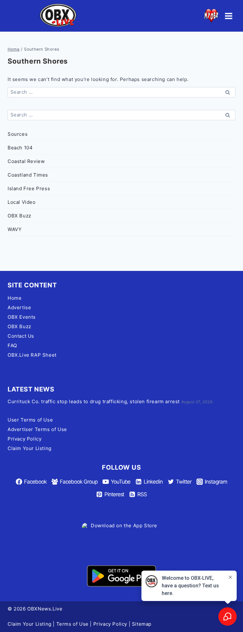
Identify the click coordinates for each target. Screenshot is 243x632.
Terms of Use (72, 624)
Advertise (19, 307)
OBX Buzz (19, 216)
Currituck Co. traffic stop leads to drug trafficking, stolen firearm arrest (94, 401)
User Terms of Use (30, 420)
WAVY (15, 229)
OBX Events (22, 317)
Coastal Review (26, 161)
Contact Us (21, 336)
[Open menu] (228, 16)
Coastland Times (28, 175)
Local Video (22, 202)
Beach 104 (20, 148)
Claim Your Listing (30, 448)
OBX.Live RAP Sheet (32, 355)
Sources (18, 134)
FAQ (12, 345)
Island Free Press (29, 188)
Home (15, 298)
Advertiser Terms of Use (37, 429)
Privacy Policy (24, 439)
